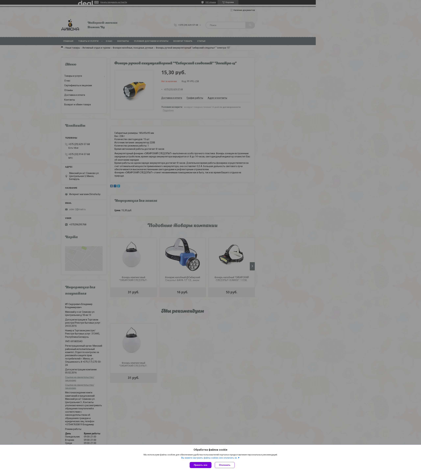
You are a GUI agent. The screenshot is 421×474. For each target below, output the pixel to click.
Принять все (200, 465)
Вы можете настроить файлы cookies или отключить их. (209, 458)
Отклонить (224, 465)
